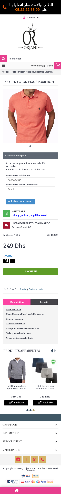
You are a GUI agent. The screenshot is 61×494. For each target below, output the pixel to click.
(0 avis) (22, 289)
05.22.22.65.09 (27, 9)
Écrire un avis (36, 289)
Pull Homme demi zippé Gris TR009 (16, 387)
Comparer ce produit (39, 282)
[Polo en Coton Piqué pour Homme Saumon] (30, 116)
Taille (9, 256)
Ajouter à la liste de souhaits (23, 282)
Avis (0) (44, 302)
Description (17, 302)
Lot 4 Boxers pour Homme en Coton (45, 387)
